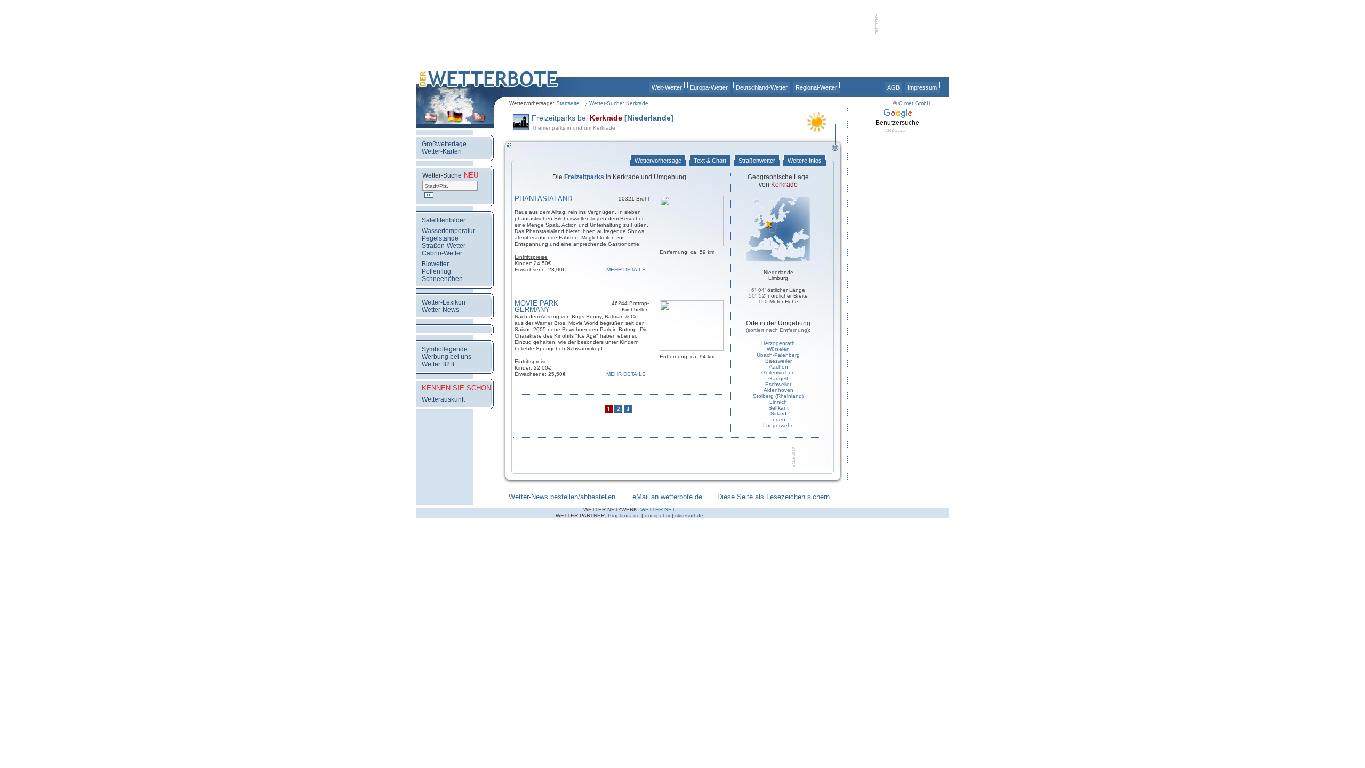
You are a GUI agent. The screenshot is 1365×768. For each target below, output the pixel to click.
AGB (893, 87)
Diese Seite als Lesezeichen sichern (773, 497)
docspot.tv (657, 515)
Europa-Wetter (709, 87)
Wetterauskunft (443, 399)
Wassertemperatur (448, 231)
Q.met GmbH (914, 103)
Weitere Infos (804, 160)
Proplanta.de (624, 515)
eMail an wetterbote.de (667, 497)
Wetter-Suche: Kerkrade (618, 103)
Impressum (922, 87)
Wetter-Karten (442, 151)
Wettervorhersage (658, 160)
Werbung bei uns (446, 357)
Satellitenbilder (443, 220)
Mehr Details (627, 270)
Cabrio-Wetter (442, 253)
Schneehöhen (442, 279)
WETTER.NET (657, 510)
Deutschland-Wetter (762, 87)
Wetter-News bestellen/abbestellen (562, 497)
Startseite (568, 103)
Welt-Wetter (667, 87)
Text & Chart (710, 160)
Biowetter (435, 264)
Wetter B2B (438, 364)
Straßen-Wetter (443, 246)
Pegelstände (440, 238)
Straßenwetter (757, 160)
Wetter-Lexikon (443, 302)
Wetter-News (440, 310)
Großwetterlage (444, 144)
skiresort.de (689, 515)
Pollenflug (436, 271)
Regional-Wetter (816, 87)
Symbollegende (445, 349)
